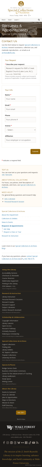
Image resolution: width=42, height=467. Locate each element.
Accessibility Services (9, 273)
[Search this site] (39, 19)
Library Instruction (8, 297)
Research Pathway (9, 328)
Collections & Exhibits (9, 218)
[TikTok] (29, 443)
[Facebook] (3, 443)
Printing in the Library (9, 284)
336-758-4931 (27, 437)
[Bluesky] (18, 443)
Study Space (6, 379)
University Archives (9, 358)
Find (3, 20)
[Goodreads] (26, 443)
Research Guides (8, 302)
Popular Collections (9, 355)
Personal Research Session (14, 202)
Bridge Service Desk (9, 368)
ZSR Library (21, 4)
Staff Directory (7, 405)
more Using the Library (9, 288)
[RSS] (37, 443)
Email (8, 105)
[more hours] (29, 15)
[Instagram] (7, 443)
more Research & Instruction (11, 312)
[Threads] (15, 443)
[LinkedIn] (11, 443)
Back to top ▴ (21, 419)
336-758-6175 (29, 259)
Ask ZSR (21, 412)
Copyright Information (10, 321)
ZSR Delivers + (8, 286)
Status (8, 126)
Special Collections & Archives (13, 211)
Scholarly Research (9, 331)
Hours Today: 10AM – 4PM (18, 15)
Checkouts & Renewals (10, 276)
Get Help (7, 229)
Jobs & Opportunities (9, 397)
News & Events (7, 222)
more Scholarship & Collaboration (12, 336)
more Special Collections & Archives (13, 360)
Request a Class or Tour (12, 232)
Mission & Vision (8, 403)
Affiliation (9, 136)
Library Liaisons (7, 323)
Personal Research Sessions (12, 299)
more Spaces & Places (9, 384)
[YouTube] (33, 443)
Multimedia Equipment (10, 281)
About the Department (10, 215)
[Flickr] (22, 443)
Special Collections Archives (21, 10)
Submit (35, 151)
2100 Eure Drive (16, 435)
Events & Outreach (9, 392)
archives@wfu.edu (8, 53)
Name (8, 95)
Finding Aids (6, 347)
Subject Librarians (8, 307)
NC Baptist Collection (10, 352)
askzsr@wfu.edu (16, 437)
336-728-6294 (7, 175)
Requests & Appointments (12, 226)
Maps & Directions (9, 400)
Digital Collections (8, 344)
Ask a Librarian (9, 199)
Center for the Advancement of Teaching (17, 374)
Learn (16, 20)
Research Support (8, 305)
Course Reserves (8, 278)
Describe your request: (15, 64)
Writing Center (7, 381)
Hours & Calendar (8, 395)
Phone (7, 115)
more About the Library (9, 408)
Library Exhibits (7, 350)
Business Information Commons (14, 371)
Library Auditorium (8, 376)
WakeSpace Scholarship (10, 334)
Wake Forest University (21, 427)
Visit (9, 20)
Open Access (7, 326)
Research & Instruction (10, 236)
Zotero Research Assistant (11, 310)
